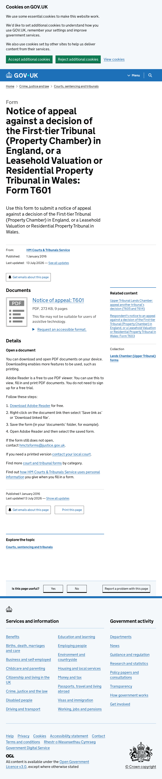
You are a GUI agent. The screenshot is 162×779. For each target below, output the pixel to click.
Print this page (72, 510)
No (81, 588)
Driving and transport (23, 709)
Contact (98, 736)
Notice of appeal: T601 (58, 300)
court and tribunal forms (42, 463)
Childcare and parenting (25, 668)
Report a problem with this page (126, 588)
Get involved (120, 704)
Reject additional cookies (78, 59)
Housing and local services (79, 668)
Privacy (23, 736)
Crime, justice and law (34, 86)
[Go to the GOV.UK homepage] (22, 75)
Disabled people (19, 700)
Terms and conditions (23, 742)
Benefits (12, 636)
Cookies (39, 736)
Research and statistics (129, 663)
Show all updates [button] (57, 498)
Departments (121, 636)
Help (10, 736)
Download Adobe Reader (30, 405)
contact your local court (71, 454)
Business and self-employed (28, 659)
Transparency (121, 686)
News (115, 645)
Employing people (72, 645)
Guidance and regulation (130, 654)
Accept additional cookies (29, 59)
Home (10, 86)
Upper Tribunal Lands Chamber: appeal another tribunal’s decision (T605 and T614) (131, 304)
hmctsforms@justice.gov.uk (42, 445)
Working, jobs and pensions (80, 709)
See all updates (58, 263)
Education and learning (76, 636)
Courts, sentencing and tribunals (76, 86)
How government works (129, 695)
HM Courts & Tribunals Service (48, 250)
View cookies (114, 59)
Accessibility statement (69, 736)
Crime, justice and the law (27, 691)
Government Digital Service (28, 748)
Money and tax (70, 677)
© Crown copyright (140, 766)
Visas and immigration (75, 700)
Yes (57, 588)
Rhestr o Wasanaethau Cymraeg (70, 742)
